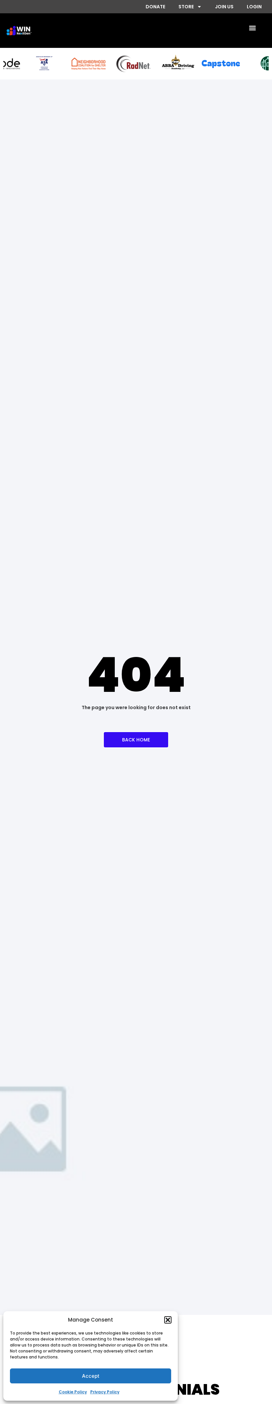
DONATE (155, 6)
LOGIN (254, 6)
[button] (168, 1320)
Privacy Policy (104, 1392)
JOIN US (224, 6)
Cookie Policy (73, 1392)
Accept (91, 1376)
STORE (186, 6)
